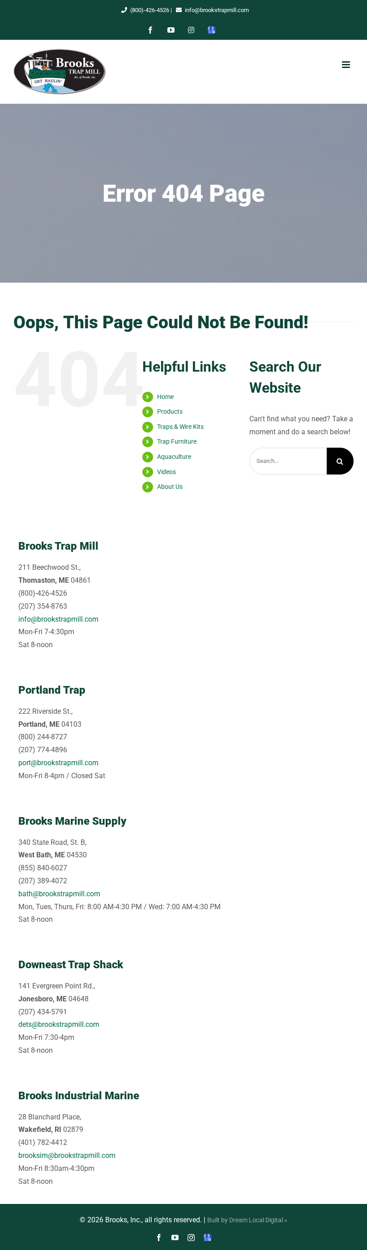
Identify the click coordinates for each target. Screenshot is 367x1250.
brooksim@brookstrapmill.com (66, 1155)
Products (170, 411)
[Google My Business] (208, 1237)
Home (165, 396)
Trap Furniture (176, 441)
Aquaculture (174, 456)
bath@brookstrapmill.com (59, 894)
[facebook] (158, 1237)
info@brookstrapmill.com (217, 10)
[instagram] (191, 1237)
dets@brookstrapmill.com (58, 1024)
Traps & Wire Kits (180, 426)
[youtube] (175, 1237)
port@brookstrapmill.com (58, 762)
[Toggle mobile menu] (346, 64)
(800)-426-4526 (149, 10)
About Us (170, 486)
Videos (166, 471)
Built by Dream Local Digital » (247, 1220)
